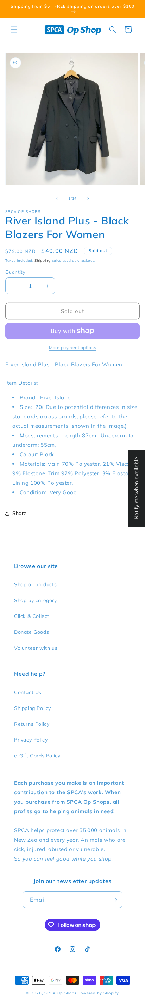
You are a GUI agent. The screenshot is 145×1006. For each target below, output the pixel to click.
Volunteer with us (35, 648)
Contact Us (28, 692)
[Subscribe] (114, 899)
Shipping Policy (32, 708)
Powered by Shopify (98, 993)
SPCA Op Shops (60, 993)
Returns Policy (31, 724)
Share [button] (19, 513)
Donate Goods (31, 632)
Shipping (42, 260)
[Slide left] (57, 198)
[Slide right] (88, 198)
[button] (14, 29)
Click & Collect (31, 616)
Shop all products (35, 584)
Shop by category (35, 600)
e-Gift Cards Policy (37, 755)
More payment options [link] (72, 347)
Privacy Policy (31, 740)
